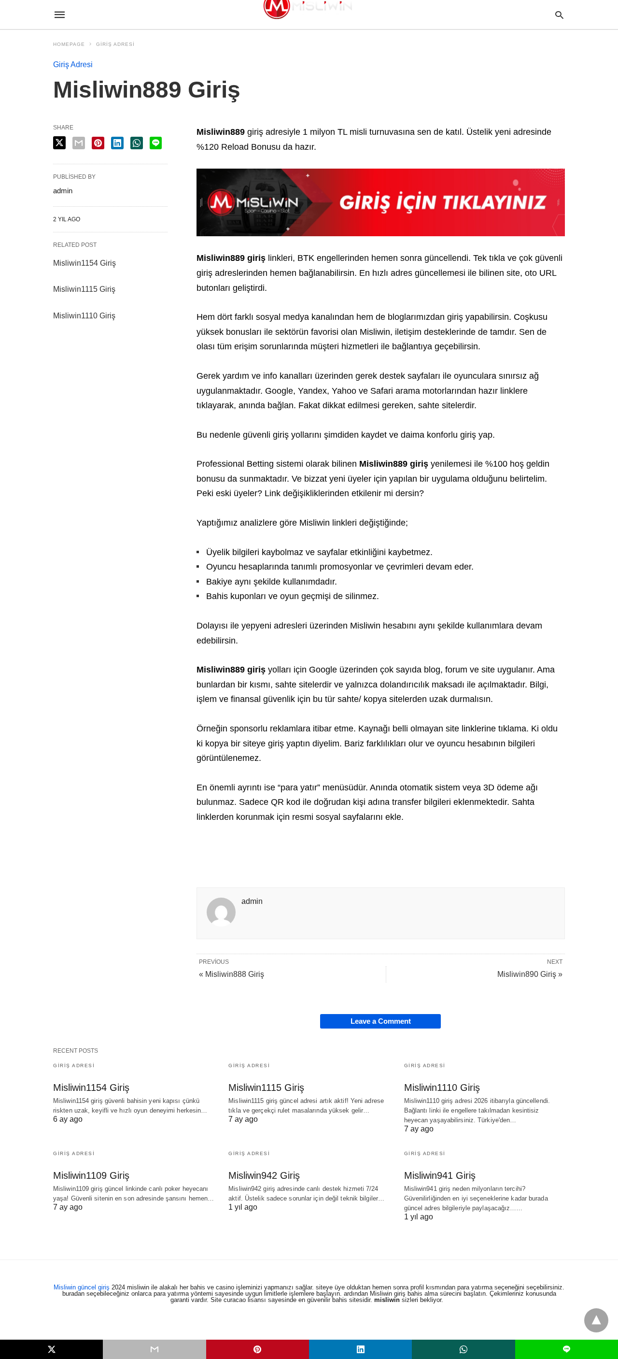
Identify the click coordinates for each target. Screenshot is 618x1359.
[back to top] (596, 1320)
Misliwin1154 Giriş (84, 263)
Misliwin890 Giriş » (529, 974)
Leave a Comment (381, 1021)
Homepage (69, 44)
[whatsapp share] (136, 143)
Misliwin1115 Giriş (84, 289)
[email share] (78, 143)
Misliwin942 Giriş (264, 1175)
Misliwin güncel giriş (82, 1287)
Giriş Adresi (115, 44)
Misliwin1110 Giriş (84, 316)
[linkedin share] (117, 143)
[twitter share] (59, 142)
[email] (154, 1349)
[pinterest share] (98, 143)
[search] (559, 14)
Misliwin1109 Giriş (91, 1175)
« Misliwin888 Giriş (231, 974)
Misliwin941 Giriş (440, 1175)
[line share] (156, 143)
